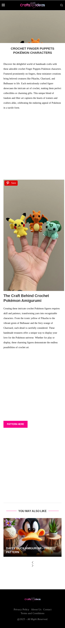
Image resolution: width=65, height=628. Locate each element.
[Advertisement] (32, 145)
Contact (47, 609)
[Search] (61, 5)
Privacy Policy (21, 609)
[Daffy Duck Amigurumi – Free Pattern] (32, 537)
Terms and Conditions (32, 613)
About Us (36, 609)
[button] (32, 562)
